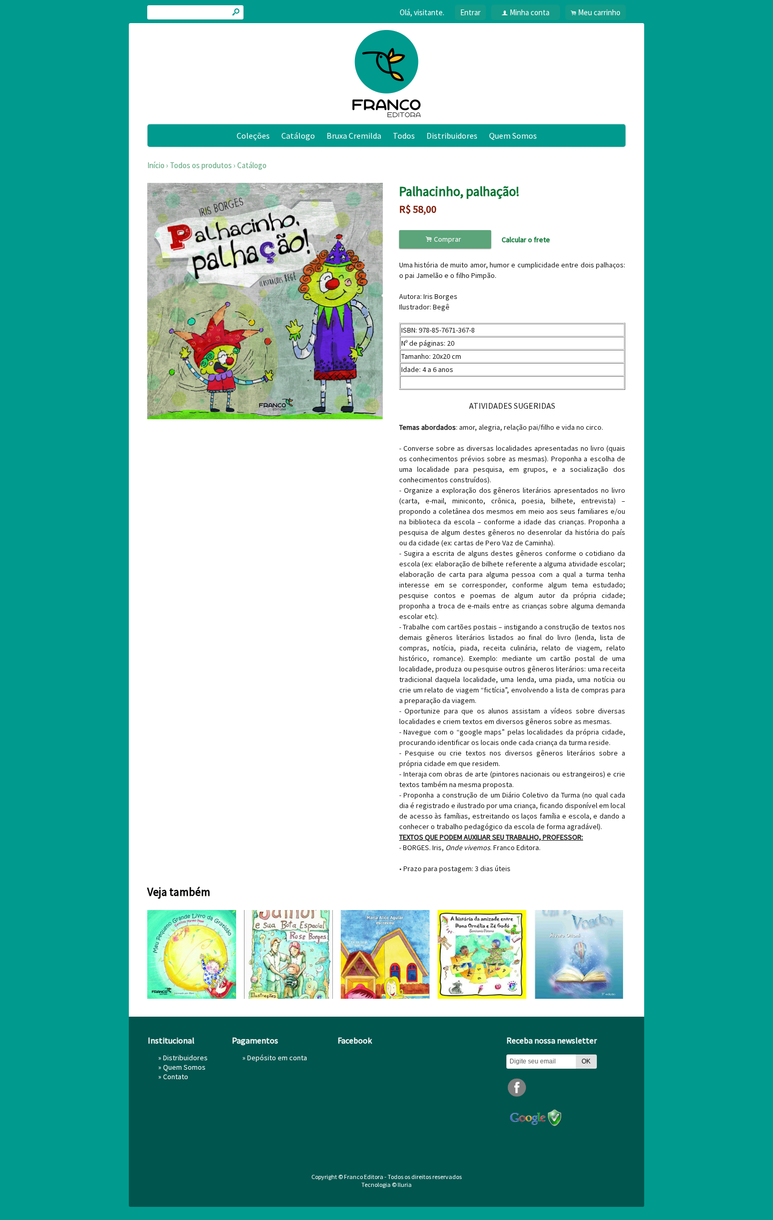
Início (156, 165)
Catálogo (298, 135)
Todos (404, 135)
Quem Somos (513, 135)
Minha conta (530, 12)
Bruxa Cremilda (354, 135)
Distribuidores (451, 135)
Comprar (444, 239)
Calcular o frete (526, 239)
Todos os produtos (201, 165)
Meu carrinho (599, 12)
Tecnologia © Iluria (386, 1184)
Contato (175, 1076)
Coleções (253, 135)
